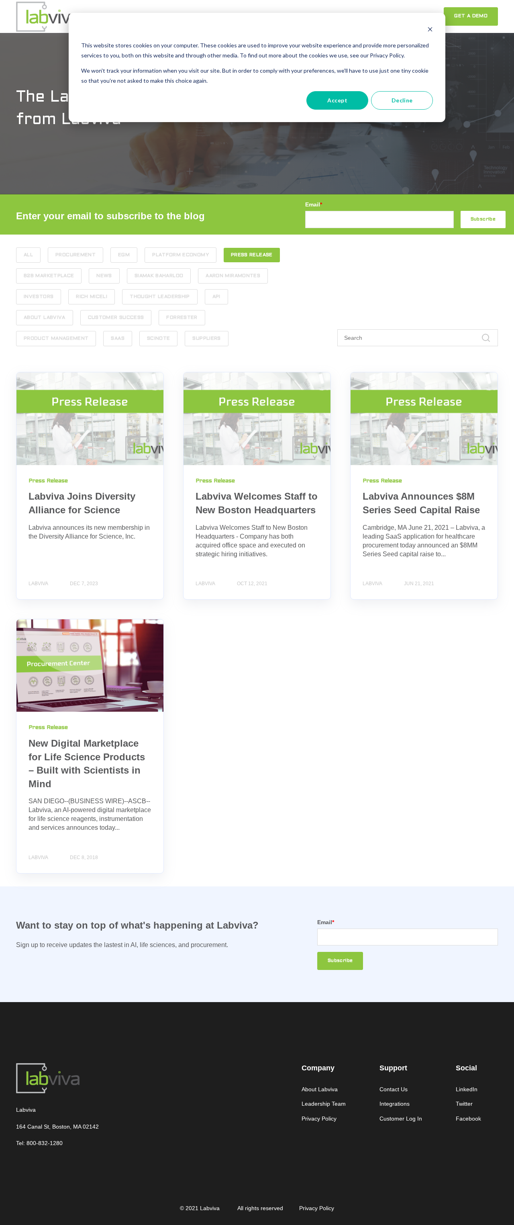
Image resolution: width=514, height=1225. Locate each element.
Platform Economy (180, 255)
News (104, 276)
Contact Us (393, 1089)
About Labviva (44, 317)
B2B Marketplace (49, 276)
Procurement (75, 255)
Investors (38, 296)
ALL (28, 255)
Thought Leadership (160, 296)
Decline (402, 100)
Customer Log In (400, 1118)
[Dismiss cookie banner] (430, 30)
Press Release (252, 255)
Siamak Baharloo (159, 276)
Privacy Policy (319, 1118)
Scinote (158, 338)
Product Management (56, 338)
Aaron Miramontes (233, 276)
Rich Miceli (91, 296)
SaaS (117, 338)
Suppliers (206, 338)
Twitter (464, 1103)
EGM (124, 255)
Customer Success (116, 317)
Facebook (468, 1118)
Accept (337, 100)
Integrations (394, 1103)
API (216, 296)
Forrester (181, 317)
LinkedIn (466, 1089)
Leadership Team (324, 1103)
